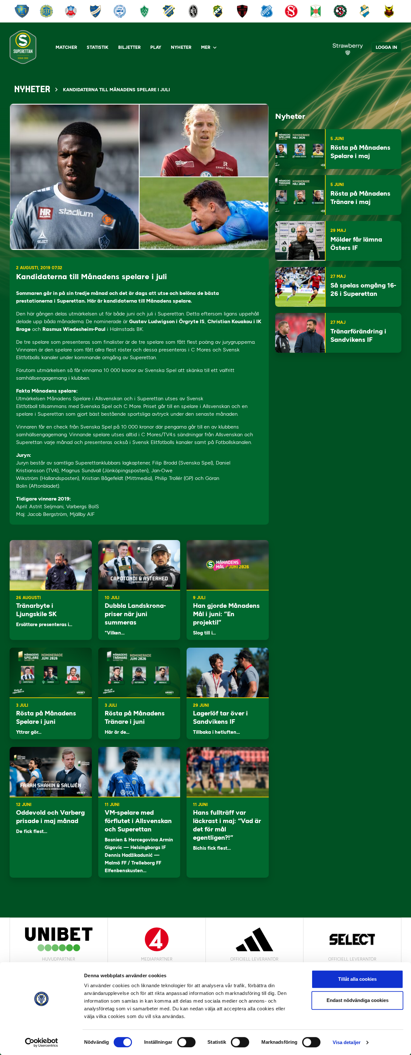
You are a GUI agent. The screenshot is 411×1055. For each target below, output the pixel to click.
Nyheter (181, 47)
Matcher (66, 47)
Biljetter (129, 47)
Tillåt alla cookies (357, 979)
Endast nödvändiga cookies (358, 1000)
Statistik (98, 47)
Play (155, 47)
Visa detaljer (347, 1042)
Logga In (386, 47)
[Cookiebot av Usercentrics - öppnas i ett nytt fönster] (41, 1042)
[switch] (186, 1042)
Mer (205, 47)
